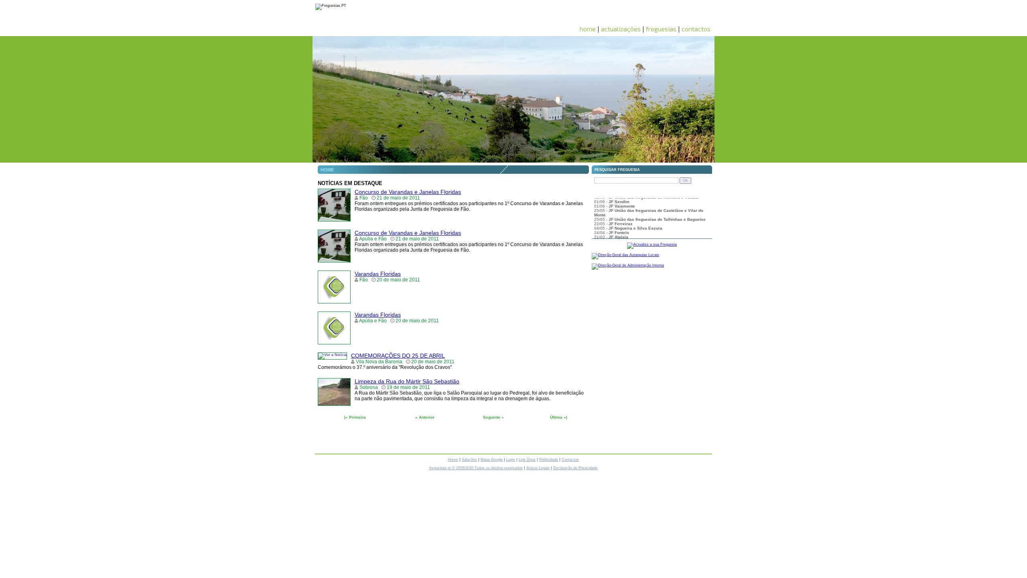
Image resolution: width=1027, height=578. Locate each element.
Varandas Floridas (378, 274)
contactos (696, 29)
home (588, 29)
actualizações (621, 29)
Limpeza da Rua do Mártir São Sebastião (407, 381)
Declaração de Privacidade (575, 468)
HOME (327, 169)
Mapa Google (492, 460)
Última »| (558, 417)
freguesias (661, 29)
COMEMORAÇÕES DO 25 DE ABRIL (398, 355)
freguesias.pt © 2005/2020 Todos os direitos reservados (476, 468)
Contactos (570, 460)
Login (510, 460)
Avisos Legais (538, 468)
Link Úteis (527, 460)
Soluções (469, 460)
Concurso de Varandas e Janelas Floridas (408, 192)
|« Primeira (355, 417)
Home (453, 460)
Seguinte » (493, 417)
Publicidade (548, 460)
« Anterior (424, 417)
